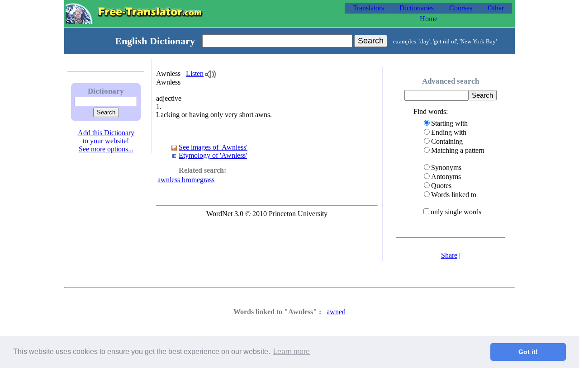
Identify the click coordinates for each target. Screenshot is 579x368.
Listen (195, 73)
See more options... (106, 149)
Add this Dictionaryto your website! (106, 137)
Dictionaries (416, 8)
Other (496, 8)
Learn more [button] (291, 351)
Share (449, 255)
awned (336, 312)
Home (428, 19)
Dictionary (106, 91)
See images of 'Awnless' (213, 147)
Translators (368, 8)
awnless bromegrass (185, 180)
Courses (460, 8)
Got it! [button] (528, 351)
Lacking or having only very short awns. (214, 114)
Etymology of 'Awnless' (213, 155)
